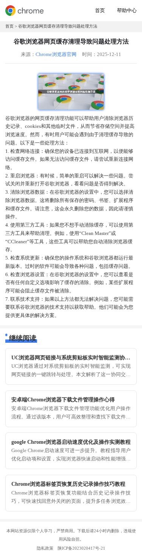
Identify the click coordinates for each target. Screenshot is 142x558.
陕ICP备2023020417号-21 (81, 548)
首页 (100, 10)
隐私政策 (45, 548)
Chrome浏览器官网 (56, 54)
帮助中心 (127, 10)
